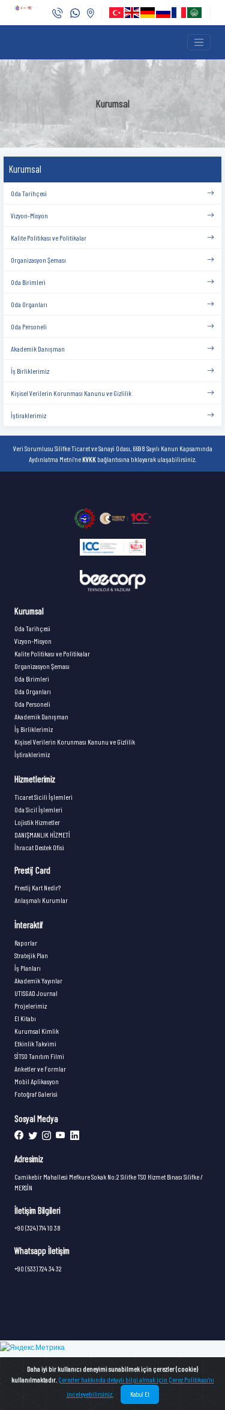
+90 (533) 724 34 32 (38, 1268)
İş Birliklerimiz (33, 729)
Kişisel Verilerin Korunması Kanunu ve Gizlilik (74, 741)
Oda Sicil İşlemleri (38, 809)
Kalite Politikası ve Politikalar (52, 653)
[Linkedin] (73, 1136)
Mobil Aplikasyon (36, 1081)
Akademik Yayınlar (38, 980)
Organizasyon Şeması (42, 666)
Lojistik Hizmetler (37, 822)
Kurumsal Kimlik (36, 1031)
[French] (179, 12)
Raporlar (25, 942)
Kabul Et (139, 1394)
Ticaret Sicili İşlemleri (43, 797)
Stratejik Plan (31, 955)
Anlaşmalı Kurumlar (41, 900)
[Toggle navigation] (199, 42)
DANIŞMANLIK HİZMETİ (42, 834)
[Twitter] (31, 1136)
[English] (132, 12)
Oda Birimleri (31, 678)
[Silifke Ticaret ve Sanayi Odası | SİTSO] (113, 518)
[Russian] (164, 12)
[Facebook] (19, 1136)
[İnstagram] (45, 1136)
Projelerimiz (30, 1005)
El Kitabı (25, 1018)
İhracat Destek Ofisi (39, 847)
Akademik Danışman (41, 716)
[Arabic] (195, 12)
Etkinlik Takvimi (35, 1043)
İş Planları (27, 968)
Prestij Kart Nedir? (37, 887)
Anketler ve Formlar (40, 1068)
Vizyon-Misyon (33, 641)
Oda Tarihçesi (32, 628)
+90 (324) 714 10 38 (37, 1227)
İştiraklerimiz (32, 754)
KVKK (89, 459)
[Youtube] (59, 1136)
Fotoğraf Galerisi (36, 1094)
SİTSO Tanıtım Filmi (39, 1056)
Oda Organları (32, 691)
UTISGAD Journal (36, 993)
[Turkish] (117, 12)
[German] (148, 12)
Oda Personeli (32, 704)
